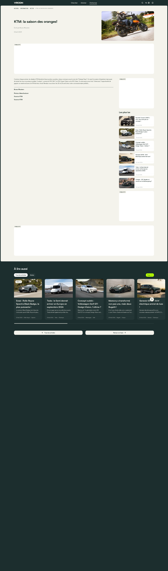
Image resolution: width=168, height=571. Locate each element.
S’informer (93, 3)
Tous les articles (20, 275)
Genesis (150, 317)
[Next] (152, 299)
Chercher (74, 3)
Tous (148, 275)
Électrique (61, 317)
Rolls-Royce (27, 317)
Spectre (33, 317)
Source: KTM (18, 96)
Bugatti (118, 317)
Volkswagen (88, 317)
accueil (16, 8)
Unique (123, 317)
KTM (21, 99)
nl (146, 3)
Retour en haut (118, 333)
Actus (32, 275)
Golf (94, 317)
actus (32, 8)
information (24, 8)
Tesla (56, 317)
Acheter (83, 3)
